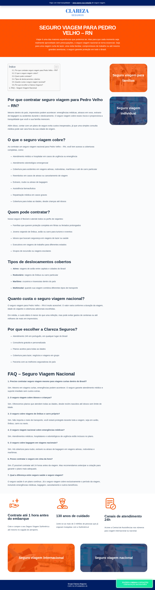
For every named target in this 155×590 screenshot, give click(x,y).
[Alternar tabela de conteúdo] (55, 67)
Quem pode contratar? (23, 76)
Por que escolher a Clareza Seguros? (29, 85)
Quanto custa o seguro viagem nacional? (30, 82)
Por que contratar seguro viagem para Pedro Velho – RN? (36, 70)
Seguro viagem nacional (114, 558)
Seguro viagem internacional (41, 558)
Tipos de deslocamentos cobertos (27, 79)
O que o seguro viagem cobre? (26, 73)
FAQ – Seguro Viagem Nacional (24, 88)
